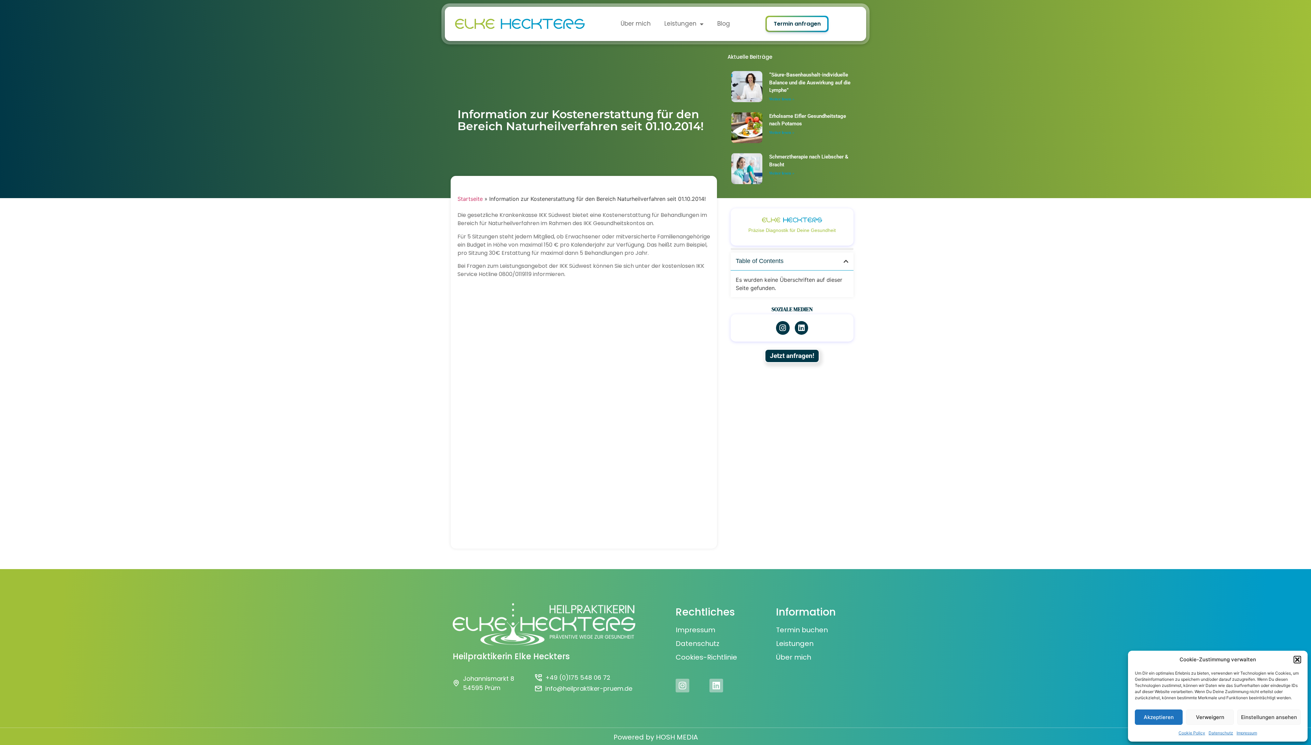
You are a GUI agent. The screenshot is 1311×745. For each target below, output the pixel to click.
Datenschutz (1221, 732)
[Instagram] (783, 328)
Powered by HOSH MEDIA (656, 737)
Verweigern (1210, 717)
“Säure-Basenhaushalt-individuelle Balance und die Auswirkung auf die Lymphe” (809, 82)
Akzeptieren (1159, 717)
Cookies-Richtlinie (706, 657)
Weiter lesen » (781, 99)
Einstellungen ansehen (1269, 717)
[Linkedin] (716, 685)
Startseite (470, 198)
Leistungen (680, 23)
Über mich (636, 23)
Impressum (1247, 732)
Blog (723, 23)
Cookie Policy (1192, 732)
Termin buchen (802, 630)
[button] (1297, 659)
